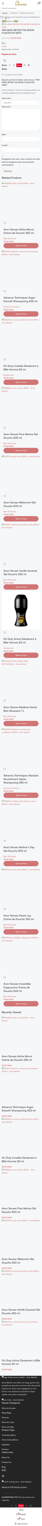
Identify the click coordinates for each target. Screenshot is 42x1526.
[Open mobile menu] (3, 3)
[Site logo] (21, 3)
